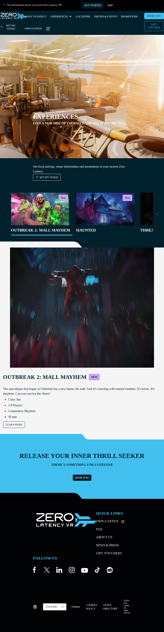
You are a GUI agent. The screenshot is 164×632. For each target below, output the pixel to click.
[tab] (40, 214)
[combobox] (54, 607)
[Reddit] (110, 571)
